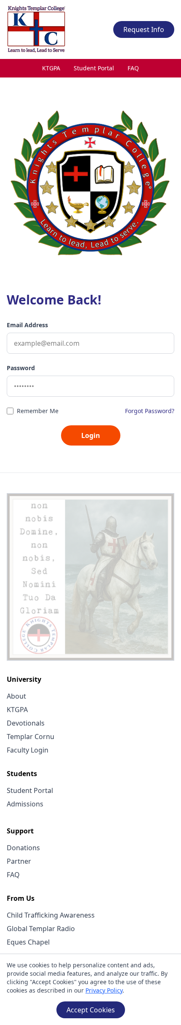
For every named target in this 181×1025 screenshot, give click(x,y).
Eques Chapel (28, 942)
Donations (23, 847)
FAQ (133, 68)
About (16, 696)
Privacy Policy (103, 990)
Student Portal (94, 68)
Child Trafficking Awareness (51, 915)
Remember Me (38, 411)
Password (21, 368)
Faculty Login (27, 750)
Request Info (143, 29)
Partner (19, 861)
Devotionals (26, 723)
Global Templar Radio (41, 928)
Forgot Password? (149, 411)
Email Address (27, 325)
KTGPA (51, 68)
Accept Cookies (91, 1009)
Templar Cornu (30, 736)
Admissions (25, 804)
